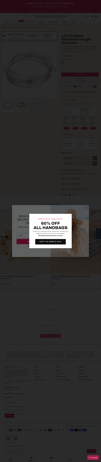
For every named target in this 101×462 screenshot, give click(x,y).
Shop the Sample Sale (50, 241)
